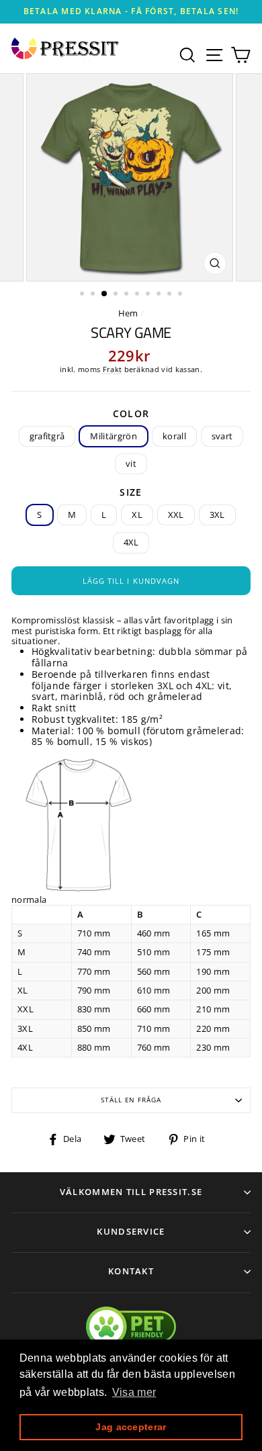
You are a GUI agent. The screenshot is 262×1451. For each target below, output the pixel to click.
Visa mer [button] (134, 1392)
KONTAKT (131, 1271)
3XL (217, 515)
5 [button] (127, 295)
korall (174, 436)
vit (131, 463)
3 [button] (104, 294)
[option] (131, 12)
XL (137, 515)
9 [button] (170, 295)
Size (131, 492)
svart (222, 436)
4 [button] (117, 295)
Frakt (112, 369)
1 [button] (83, 295)
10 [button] (181, 295)
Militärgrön (113, 436)
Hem (128, 313)
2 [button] (94, 295)
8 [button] (160, 295)
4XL (131, 542)
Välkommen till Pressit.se (131, 1192)
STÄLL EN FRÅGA (131, 1100)
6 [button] (138, 295)
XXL (176, 515)
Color (131, 414)
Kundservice (131, 1231)
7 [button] (149, 295)
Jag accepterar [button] (130, 1426)
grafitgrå (47, 436)
